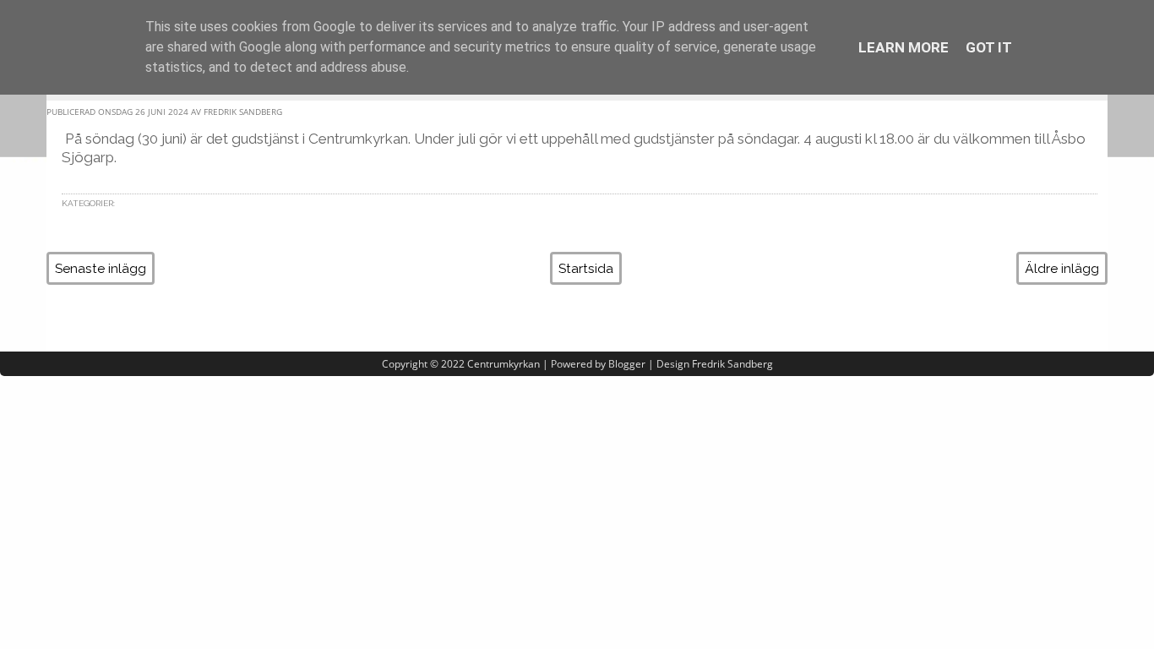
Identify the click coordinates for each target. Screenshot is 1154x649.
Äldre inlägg (1062, 268)
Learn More (903, 47)
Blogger (626, 364)
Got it (989, 47)
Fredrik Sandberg (732, 364)
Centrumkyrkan (503, 364)
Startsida (585, 268)
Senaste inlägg (100, 268)
